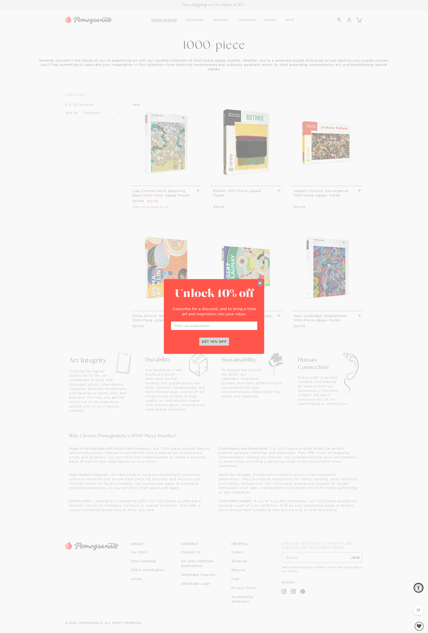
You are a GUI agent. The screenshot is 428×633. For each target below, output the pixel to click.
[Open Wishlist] (419, 626)
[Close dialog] (260, 283)
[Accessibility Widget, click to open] (419, 588)
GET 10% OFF (214, 341)
